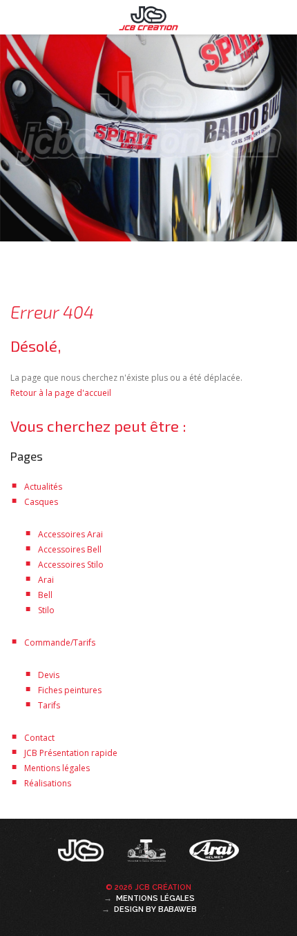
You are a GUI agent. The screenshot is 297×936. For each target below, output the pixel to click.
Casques (41, 502)
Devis (48, 675)
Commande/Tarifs (59, 642)
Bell (45, 595)
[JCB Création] (82, 854)
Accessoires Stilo (71, 564)
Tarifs (49, 705)
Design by (155, 909)
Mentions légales (57, 768)
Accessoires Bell (70, 549)
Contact (39, 738)
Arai (46, 580)
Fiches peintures (70, 690)
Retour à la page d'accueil (60, 393)
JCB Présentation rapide (70, 753)
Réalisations (47, 783)
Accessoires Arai (70, 534)
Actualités (43, 486)
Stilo (46, 610)
